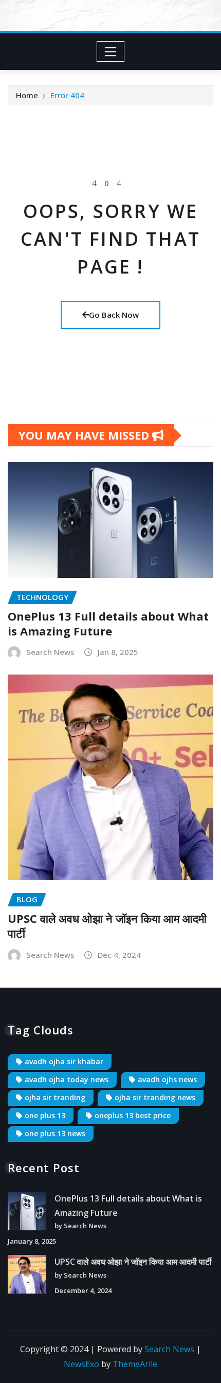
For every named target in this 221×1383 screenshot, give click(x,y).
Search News (50, 652)
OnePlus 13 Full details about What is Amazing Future (108, 623)
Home (27, 95)
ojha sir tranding (55, 1097)
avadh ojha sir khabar (64, 1061)
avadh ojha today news (66, 1079)
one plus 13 (45, 1115)
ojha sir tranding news (155, 1097)
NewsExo (81, 1364)
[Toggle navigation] (111, 51)
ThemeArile (135, 1364)
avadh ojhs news (167, 1079)
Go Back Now (114, 315)
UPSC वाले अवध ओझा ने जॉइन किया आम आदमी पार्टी (107, 926)
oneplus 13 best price (133, 1115)
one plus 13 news (55, 1133)
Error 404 (67, 95)
